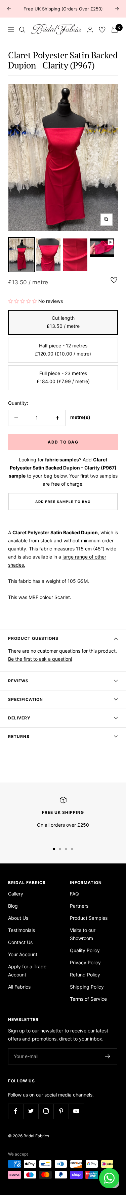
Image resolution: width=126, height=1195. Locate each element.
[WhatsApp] (109, 1178)
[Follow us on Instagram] (45, 1111)
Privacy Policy (85, 962)
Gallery (15, 894)
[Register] (108, 1056)
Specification (25, 699)
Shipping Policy (87, 987)
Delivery (19, 717)
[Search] (22, 30)
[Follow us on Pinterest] (61, 1111)
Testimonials (21, 930)
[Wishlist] (102, 30)
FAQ (74, 894)
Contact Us (20, 942)
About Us (18, 918)
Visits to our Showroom (82, 934)
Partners (79, 906)
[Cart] (114, 30)
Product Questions (33, 638)
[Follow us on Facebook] (15, 1111)
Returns (19, 736)
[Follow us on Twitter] (30, 1111)
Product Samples (89, 918)
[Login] (90, 29)
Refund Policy (85, 974)
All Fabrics (19, 987)
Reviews (18, 680)
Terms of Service (88, 999)
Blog (13, 906)
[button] (23, 301)
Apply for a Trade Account (27, 970)
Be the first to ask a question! (40, 659)
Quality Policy (85, 950)
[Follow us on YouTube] (76, 1111)
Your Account (22, 954)
